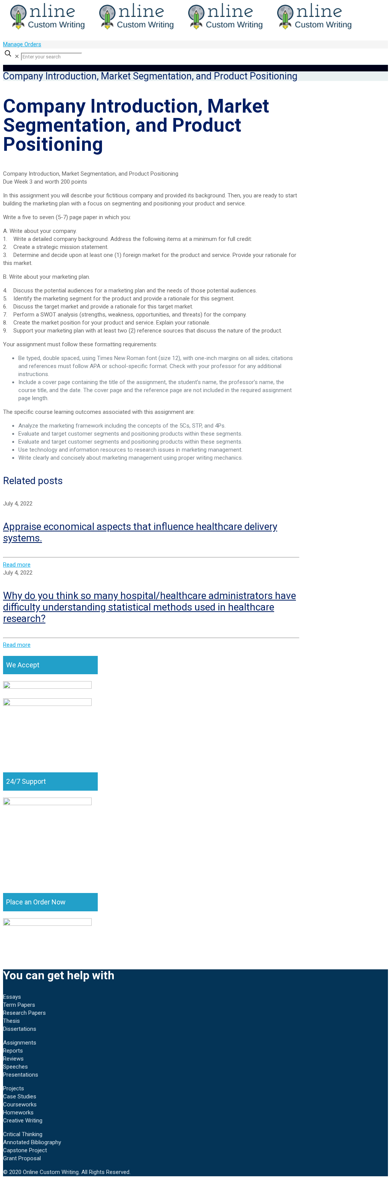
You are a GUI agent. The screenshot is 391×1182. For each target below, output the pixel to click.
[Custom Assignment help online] (181, 29)
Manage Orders (22, 44)
